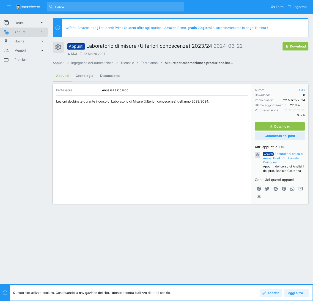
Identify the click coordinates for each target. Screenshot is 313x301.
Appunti (62, 76)
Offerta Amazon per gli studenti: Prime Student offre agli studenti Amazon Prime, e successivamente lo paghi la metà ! (167, 28)
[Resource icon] (257, 155)
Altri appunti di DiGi (270, 147)
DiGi (74, 54)
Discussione (110, 76)
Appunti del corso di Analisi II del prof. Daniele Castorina (283, 158)
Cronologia (84, 76)
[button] (9, 7)
